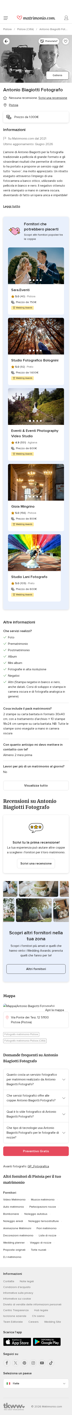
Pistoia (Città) (26, 29)
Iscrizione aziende (14, 1316)
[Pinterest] (24, 1363)
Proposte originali (14, 1250)
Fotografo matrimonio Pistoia (21, 1034)
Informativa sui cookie (17, 1298)
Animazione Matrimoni (17, 1228)
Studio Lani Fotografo (29, 577)
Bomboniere (11, 1214)
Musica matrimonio (43, 1199)
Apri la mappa (54, 1010)
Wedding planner (14, 1242)
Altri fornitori (36, 969)
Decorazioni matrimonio (18, 1235)
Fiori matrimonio (47, 1228)
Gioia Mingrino (23, 506)
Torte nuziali (38, 1250)
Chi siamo (38, 1316)
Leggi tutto (11, 206)
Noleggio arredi (13, 1221)
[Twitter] (15, 1363)
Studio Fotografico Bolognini (34, 360)
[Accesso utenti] (66, 18)
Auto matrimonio (13, 1206)
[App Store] (17, 1345)
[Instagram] (33, 1363)
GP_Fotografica (38, 1166)
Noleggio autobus (35, 1214)
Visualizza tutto (36, 786)
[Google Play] (47, 1345)
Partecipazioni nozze (42, 1206)
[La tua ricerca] (6, 41)
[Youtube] (42, 1363)
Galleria (57, 75)
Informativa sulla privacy (18, 1293)
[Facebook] (6, 1363)
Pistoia (7, 29)
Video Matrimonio (14, 1199)
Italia (16, 1383)
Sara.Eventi (20, 290)
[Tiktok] (50, 1363)
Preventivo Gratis (36, 1151)
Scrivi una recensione (36, 864)
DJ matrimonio (12, 1257)
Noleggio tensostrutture (43, 1221)
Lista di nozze (47, 1235)
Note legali (27, 1281)
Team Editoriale (13, 1321)
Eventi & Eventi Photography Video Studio (34, 433)
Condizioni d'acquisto (17, 1287)
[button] (36, 844)
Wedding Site (52, 1321)
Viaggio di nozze (40, 1242)
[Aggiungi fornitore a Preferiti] (65, 41)
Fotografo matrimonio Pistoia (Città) (24, 1040)
